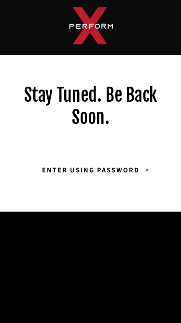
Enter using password (90, 169)
